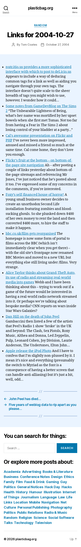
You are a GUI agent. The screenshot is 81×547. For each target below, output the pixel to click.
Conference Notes (35, 477)
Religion (25, 518)
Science (40, 518)
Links (8, 502)
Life (69, 497)
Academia (12, 472)
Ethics (69, 477)
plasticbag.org (40, 8)
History (22, 492)
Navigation (50, 502)
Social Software (61, 518)
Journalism (30, 497)
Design (56, 477)
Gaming (52, 482)
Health (9, 492)
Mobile (34, 502)
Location (21, 502)
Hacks (67, 487)
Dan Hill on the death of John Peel (32, 317)
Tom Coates (29, 44)
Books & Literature (58, 472)
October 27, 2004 (57, 44)
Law (61, 497)
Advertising (31, 472)
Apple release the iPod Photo (28, 351)
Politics (10, 512)
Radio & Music (55, 512)
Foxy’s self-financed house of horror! (35, 195)
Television (43, 523)
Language (48, 497)
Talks (8, 523)
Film (19, 482)
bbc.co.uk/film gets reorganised (31, 234)
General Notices (30, 487)
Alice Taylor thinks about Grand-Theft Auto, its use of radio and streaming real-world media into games (40, 277)
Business (11, 477)
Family (9, 482)
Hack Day (52, 487)
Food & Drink (34, 482)
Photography (61, 507)
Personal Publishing (33, 507)
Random (40, 25)
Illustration (52, 492)
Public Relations (30, 512)
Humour (35, 492)
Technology (23, 523)
